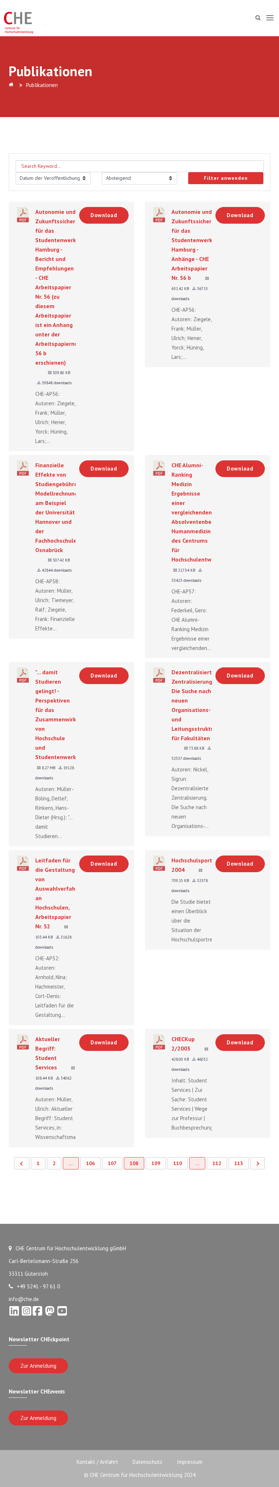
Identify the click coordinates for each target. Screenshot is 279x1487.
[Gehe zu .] (12, 85)
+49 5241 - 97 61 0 (38, 1286)
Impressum (189, 1461)
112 (217, 1163)
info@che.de (24, 1299)
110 (177, 1163)
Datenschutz (147, 1461)
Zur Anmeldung (38, 1365)
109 (155, 1163)
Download (103, 215)
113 (238, 1163)
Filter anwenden (226, 178)
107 (112, 1163)
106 (90, 1163)
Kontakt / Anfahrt (97, 1461)
